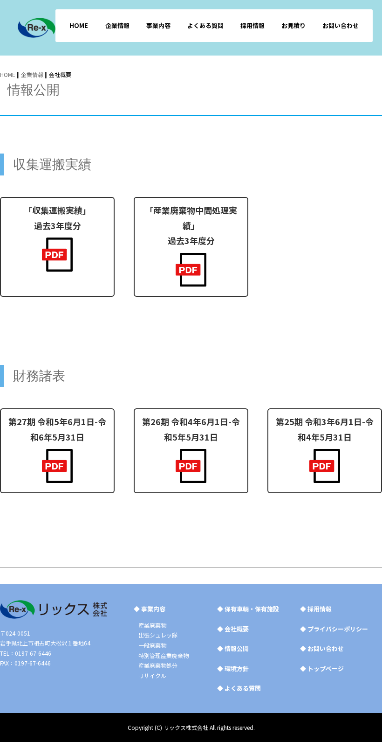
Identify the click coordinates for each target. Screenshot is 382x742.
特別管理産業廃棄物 (163, 655)
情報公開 (233, 648)
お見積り (293, 25)
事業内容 (158, 25)
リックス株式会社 (186, 727)
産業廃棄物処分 (157, 665)
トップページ (322, 668)
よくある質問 (205, 25)
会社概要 (233, 628)
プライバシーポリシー (334, 628)
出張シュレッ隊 (157, 635)
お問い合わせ (340, 25)
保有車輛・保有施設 (248, 608)
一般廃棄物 (152, 645)
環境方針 (233, 668)
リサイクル (152, 675)
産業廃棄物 (152, 625)
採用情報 (252, 25)
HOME (78, 25)
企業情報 (117, 25)
